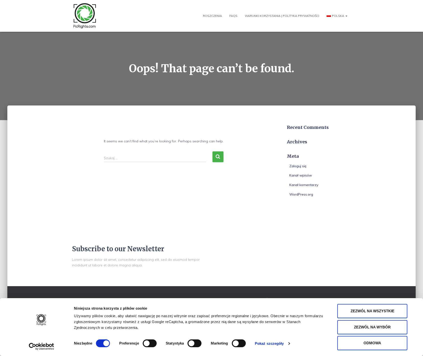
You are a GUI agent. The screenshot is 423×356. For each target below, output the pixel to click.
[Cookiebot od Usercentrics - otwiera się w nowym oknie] (41, 346)
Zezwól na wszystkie (372, 311)
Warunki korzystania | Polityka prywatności (282, 16)
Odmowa (372, 343)
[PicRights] (85, 15)
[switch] (150, 343)
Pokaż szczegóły (269, 343)
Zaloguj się (297, 166)
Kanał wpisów (300, 175)
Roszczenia (212, 16)
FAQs (233, 16)
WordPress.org (301, 194)
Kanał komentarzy (303, 185)
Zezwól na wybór (372, 327)
